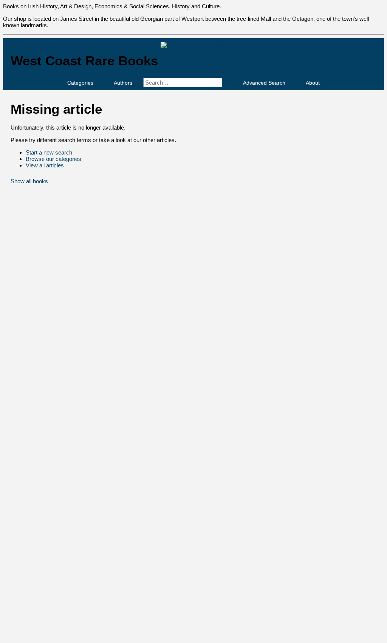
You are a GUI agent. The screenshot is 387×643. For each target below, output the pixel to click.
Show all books (29, 181)
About (313, 83)
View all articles (45, 165)
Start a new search (49, 152)
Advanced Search (264, 83)
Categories (80, 83)
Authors (123, 83)
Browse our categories (53, 159)
